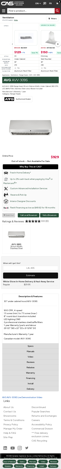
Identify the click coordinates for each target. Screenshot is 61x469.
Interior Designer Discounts (23, 201)
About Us (8, 407)
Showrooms (9, 415)
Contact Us (9, 411)
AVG (30, 75)
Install (30, 383)
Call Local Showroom (28, 215)
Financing (30, 378)
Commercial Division (42, 428)
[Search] (57, 10)
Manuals (30, 351)
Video (30, 357)
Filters (54, 19)
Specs (30, 346)
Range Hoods (23, 75)
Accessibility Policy (42, 424)
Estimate (30, 275)
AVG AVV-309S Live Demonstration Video (22, 397)
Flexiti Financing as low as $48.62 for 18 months (32, 207)
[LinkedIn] (5, 449)
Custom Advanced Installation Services (28, 188)
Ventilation (14, 75)
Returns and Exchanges (44, 415)
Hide (16, 20)
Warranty (30, 373)
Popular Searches (41, 411)
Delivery (30, 389)
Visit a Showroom (49, 215)
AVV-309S (36, 75)
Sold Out (9, 215)
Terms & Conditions (13, 420)
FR (50, 3)
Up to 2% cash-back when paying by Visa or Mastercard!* (28, 181)
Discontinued (39, 407)
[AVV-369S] (16, 234)
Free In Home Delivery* (20, 172)
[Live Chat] (44, 3)
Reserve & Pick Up (18, 195)
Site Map (8, 437)
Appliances (5, 75)
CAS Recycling (39, 440)
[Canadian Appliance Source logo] (16, 3)
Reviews (30, 362)
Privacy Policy (10, 424)
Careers (36, 420)
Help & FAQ (9, 433)
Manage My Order (12, 428)
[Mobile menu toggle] (3, 10)
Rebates (30, 367)
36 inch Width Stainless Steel (16, 246)
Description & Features (30, 296)
